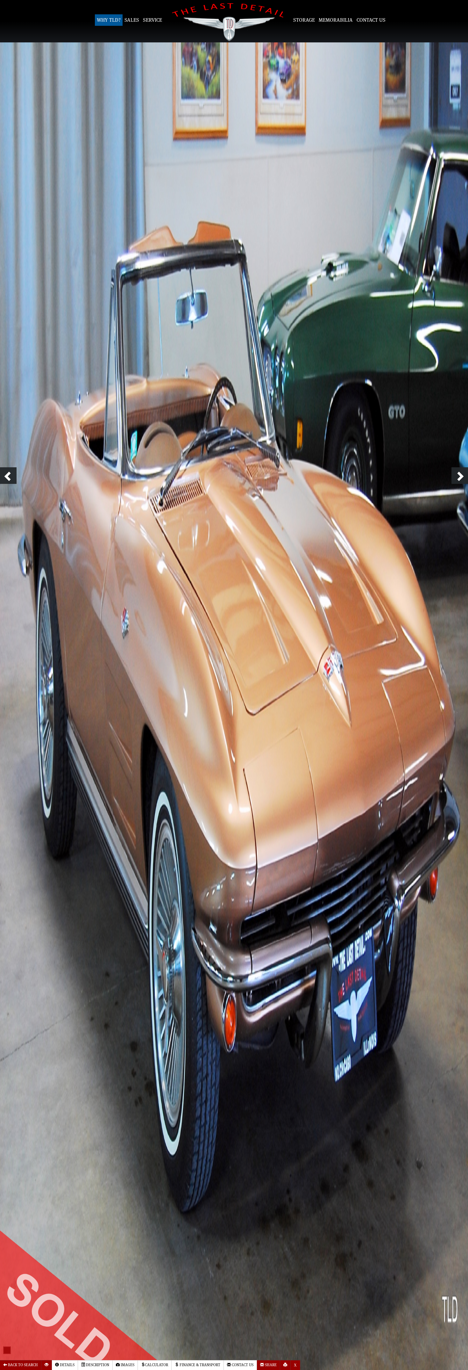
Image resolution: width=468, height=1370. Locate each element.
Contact (242, 1365)
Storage (304, 20)
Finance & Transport (199, 1365)
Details (66, 1365)
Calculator (156, 1365)
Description (97, 1365)
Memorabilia (336, 20)
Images (127, 1365)
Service (152, 20)
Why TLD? (109, 20)
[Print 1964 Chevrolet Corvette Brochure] (285, 1365)
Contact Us (371, 20)
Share (270, 1365)
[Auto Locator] (46, 1365)
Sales (131, 20)
